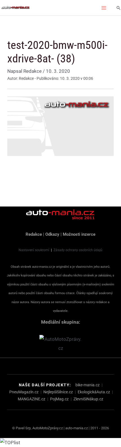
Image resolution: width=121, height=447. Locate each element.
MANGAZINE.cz (31, 399)
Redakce (34, 234)
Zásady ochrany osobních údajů (77, 250)
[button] (118, 7)
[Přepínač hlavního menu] (104, 7)
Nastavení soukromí (34, 250)
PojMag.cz (59, 399)
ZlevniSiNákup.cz (88, 399)
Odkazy (52, 234)
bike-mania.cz (87, 385)
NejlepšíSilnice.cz (58, 392)
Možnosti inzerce (79, 234)
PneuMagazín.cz (24, 392)
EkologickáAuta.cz (94, 392)
